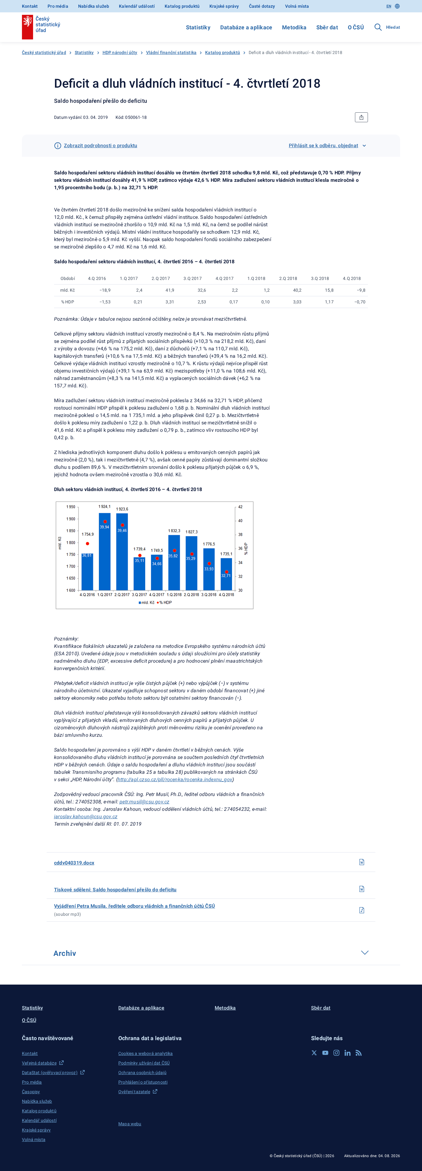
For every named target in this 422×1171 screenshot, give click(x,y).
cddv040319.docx (74, 863)
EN (388, 6)
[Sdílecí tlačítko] (361, 117)
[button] (66, 1038)
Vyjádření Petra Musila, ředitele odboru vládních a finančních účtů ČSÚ (134, 906)
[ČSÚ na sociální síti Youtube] (325, 1053)
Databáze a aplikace (246, 27)
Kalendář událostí (137, 6)
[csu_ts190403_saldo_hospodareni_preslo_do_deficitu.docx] (362, 889)
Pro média (58, 6)
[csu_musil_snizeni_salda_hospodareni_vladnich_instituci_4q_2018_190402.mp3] (362, 910)
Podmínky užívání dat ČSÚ (144, 1063)
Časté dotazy (262, 6)
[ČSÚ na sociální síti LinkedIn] (347, 1053)
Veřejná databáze (39, 1063)
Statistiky (198, 27)
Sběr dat (327, 27)
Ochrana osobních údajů (142, 1072)
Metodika (294, 27)
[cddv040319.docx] (362, 862)
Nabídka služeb (93, 6)
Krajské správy (224, 6)
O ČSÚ (356, 27)
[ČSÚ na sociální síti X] (314, 1053)
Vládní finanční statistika (171, 52)
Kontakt (30, 6)
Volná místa (297, 6)
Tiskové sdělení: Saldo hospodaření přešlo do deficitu (115, 890)
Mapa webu (129, 1123)
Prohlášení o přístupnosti (142, 1082)
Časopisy (31, 1091)
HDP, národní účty (120, 52)
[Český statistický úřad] (41, 27)
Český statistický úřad (44, 52)
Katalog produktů (182, 6)
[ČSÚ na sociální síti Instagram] (336, 1053)
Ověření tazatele (134, 1091)
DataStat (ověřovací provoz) (50, 1072)
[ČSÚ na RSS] (359, 1053)
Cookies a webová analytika (145, 1053)
